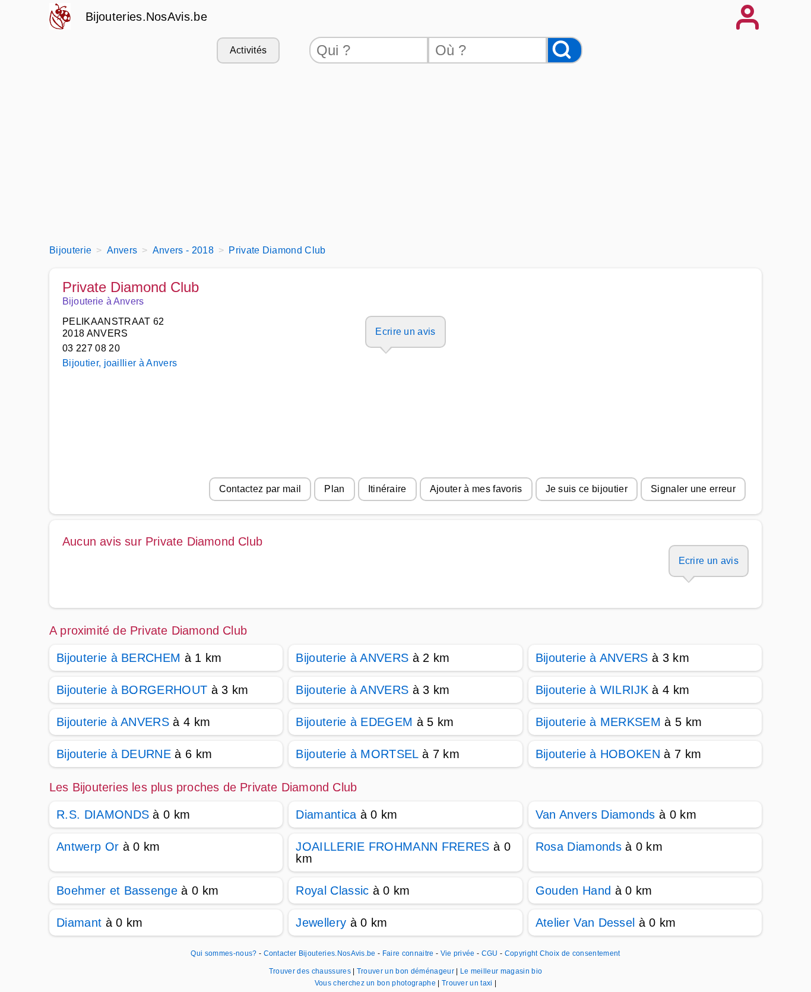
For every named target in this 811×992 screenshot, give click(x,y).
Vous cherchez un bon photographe (376, 983)
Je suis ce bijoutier (587, 489)
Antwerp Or (87, 846)
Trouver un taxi (468, 983)
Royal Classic (332, 890)
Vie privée (458, 953)
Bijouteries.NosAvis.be (146, 16)
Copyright (521, 953)
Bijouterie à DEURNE (113, 753)
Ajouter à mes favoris (476, 489)
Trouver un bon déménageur (406, 971)
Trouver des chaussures (311, 971)
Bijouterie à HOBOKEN (598, 753)
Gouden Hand (574, 890)
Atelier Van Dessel (585, 922)
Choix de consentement (580, 953)
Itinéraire (387, 489)
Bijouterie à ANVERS (352, 657)
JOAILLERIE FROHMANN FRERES (392, 846)
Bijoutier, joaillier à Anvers (119, 363)
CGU (489, 953)
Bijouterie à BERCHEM (118, 657)
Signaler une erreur (693, 489)
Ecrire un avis (405, 332)
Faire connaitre (408, 953)
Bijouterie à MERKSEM (598, 721)
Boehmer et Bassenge (117, 890)
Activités (248, 50)
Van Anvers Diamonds (595, 814)
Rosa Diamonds (579, 846)
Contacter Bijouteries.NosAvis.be (320, 953)
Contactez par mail (260, 489)
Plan (334, 489)
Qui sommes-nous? (223, 953)
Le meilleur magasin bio (501, 971)
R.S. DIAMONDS (102, 814)
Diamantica (326, 814)
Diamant (79, 922)
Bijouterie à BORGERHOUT (131, 689)
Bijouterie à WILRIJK (592, 689)
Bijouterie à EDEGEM (354, 721)
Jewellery (321, 922)
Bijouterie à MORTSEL (357, 753)
